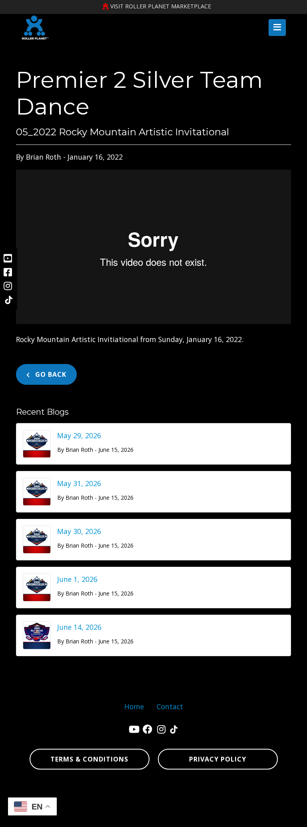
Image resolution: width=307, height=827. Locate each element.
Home (134, 706)
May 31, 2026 (79, 483)
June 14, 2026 (79, 627)
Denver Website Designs (176, 791)
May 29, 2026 (79, 435)
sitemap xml (153, 817)
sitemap (120, 817)
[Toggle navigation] (277, 27)
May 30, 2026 (79, 531)
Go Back (49, 374)
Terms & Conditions (89, 759)
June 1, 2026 (77, 579)
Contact (170, 706)
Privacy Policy (217, 759)
